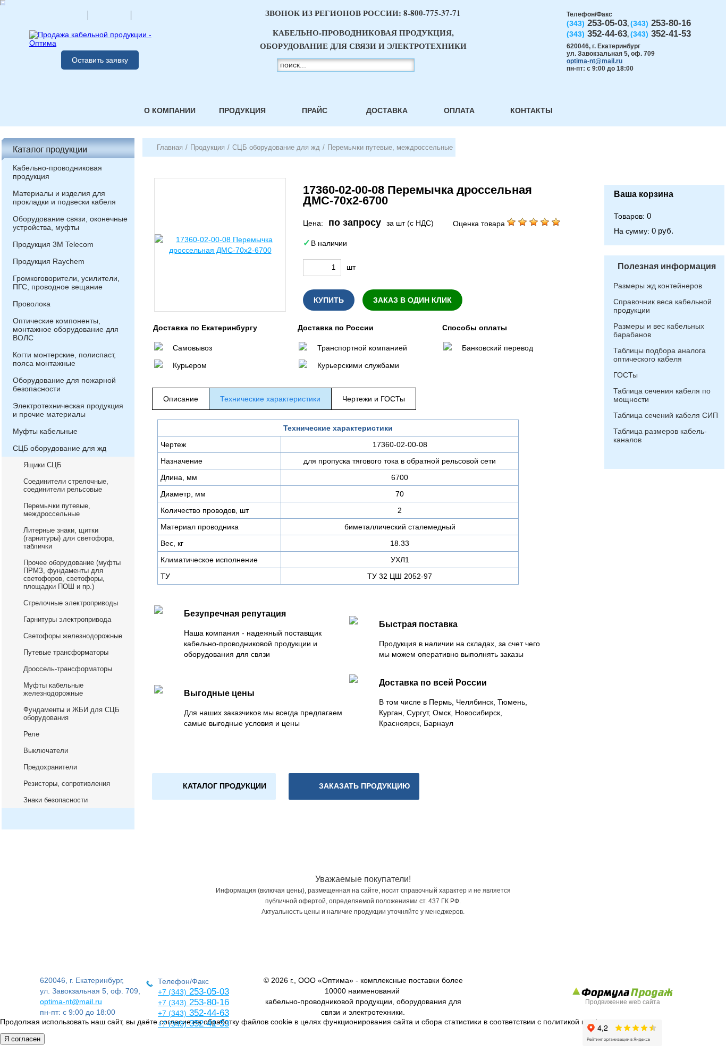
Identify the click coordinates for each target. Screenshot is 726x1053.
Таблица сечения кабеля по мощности (662, 395)
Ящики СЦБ (42, 465)
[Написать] (152, 15)
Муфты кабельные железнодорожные (53, 689)
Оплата (459, 110)
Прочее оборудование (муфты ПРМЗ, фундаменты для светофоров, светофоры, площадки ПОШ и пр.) (72, 574)
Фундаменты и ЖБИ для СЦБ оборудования (71, 714)
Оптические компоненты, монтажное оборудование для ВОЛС (66, 329)
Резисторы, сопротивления (66, 783)
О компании (170, 110)
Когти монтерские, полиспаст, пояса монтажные (64, 358)
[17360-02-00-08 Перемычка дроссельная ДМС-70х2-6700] (220, 245)
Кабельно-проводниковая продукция (57, 172)
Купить (329, 300)
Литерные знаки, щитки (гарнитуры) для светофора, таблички (68, 538)
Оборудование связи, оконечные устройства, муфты (70, 223)
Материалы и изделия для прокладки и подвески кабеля (64, 197)
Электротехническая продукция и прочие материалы (68, 409)
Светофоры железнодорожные (72, 636)
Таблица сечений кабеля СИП (665, 415)
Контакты (531, 110)
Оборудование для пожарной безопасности (64, 384)
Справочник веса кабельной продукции (662, 305)
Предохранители (50, 767)
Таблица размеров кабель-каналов (660, 435)
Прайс (314, 110)
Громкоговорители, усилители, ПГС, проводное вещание (66, 282)
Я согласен (22, 1039)
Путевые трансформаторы (65, 652)
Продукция (242, 110)
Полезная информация (667, 266)
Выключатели (45, 751)
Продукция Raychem (49, 261)
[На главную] (66, 15)
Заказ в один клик (412, 300)
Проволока (31, 303)
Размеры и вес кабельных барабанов (658, 330)
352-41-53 (208, 1023)
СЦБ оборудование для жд (59, 448)
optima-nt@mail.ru (594, 61)
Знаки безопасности (55, 800)
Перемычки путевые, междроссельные (56, 510)
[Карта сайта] (109, 15)
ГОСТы (625, 375)
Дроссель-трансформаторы (67, 669)
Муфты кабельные (45, 431)
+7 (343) (172, 1024)
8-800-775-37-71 (432, 13)
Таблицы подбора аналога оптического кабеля (659, 354)
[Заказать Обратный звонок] (664, 161)
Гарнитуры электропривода (67, 619)
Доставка (387, 110)
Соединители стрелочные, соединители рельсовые (65, 485)
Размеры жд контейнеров (657, 285)
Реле (31, 734)
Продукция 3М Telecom (53, 244)
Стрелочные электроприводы (70, 603)
